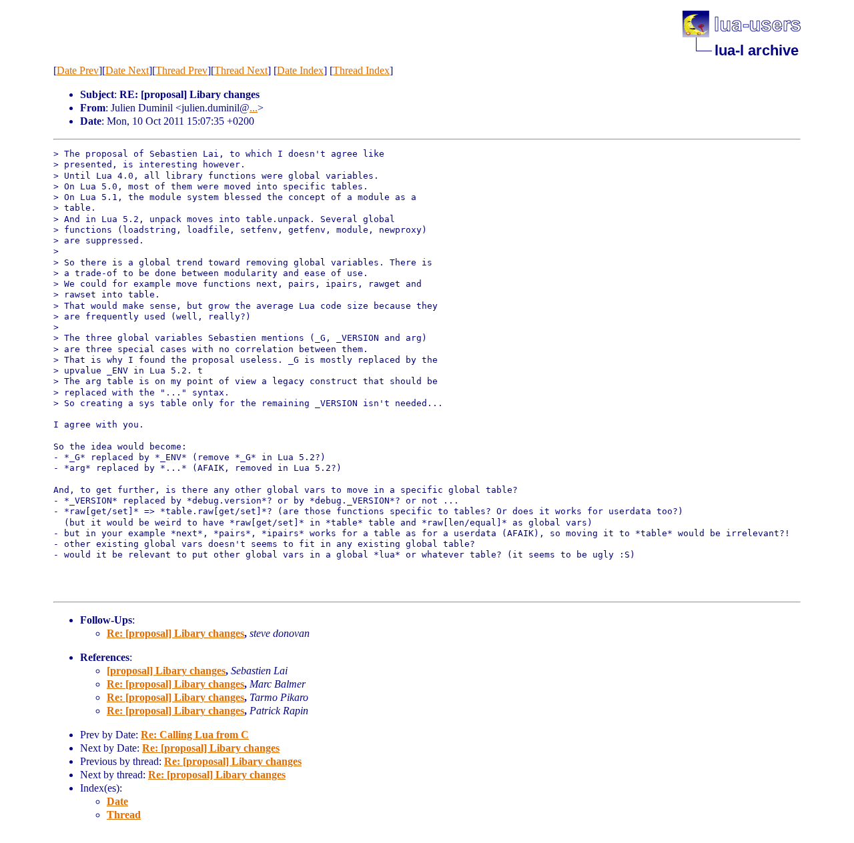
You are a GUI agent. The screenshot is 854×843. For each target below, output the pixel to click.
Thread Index (361, 70)
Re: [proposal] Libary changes (175, 633)
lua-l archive (757, 50)
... (254, 107)
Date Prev (78, 70)
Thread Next (241, 70)
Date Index (300, 70)
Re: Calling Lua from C (195, 734)
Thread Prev (181, 70)
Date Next (127, 70)
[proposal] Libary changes (166, 670)
